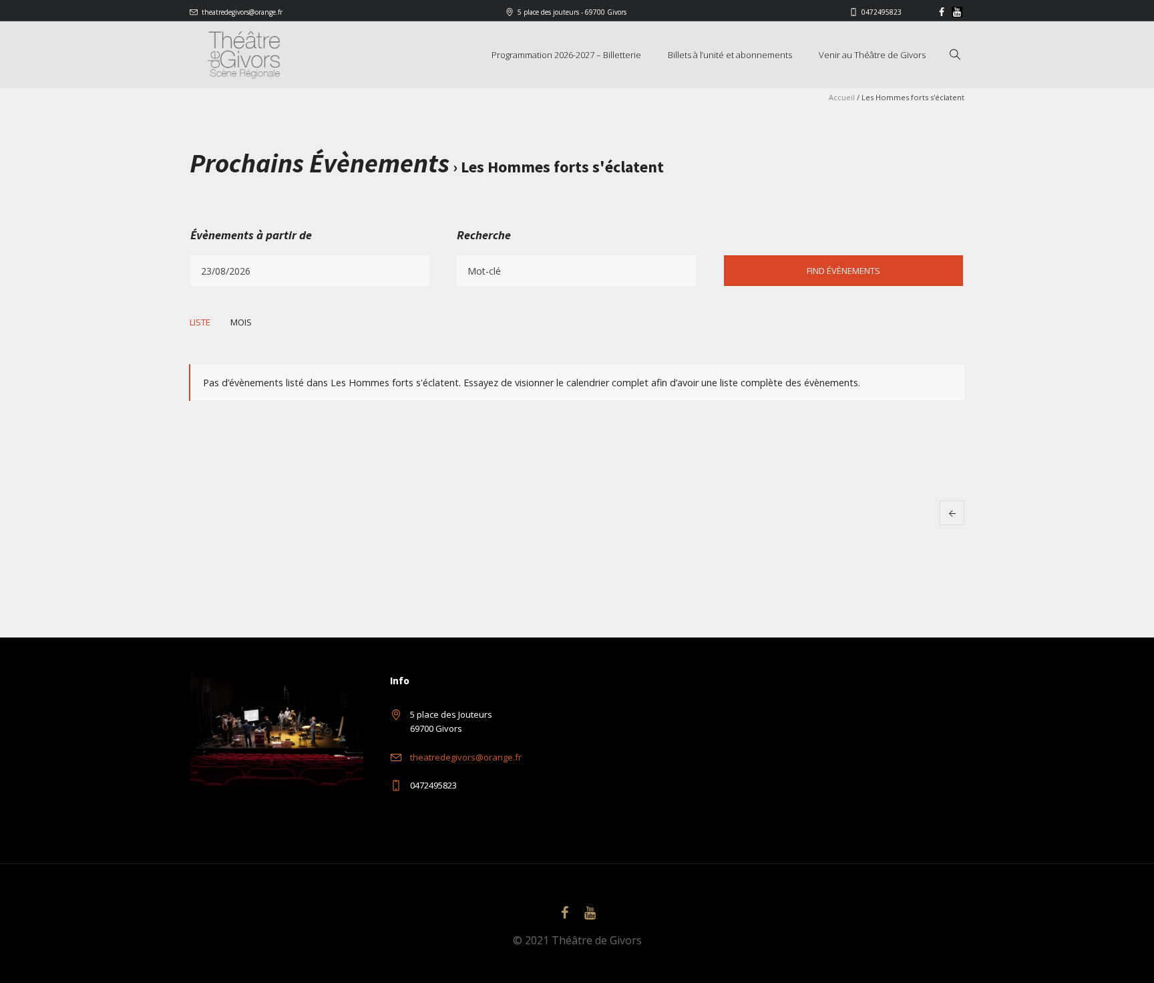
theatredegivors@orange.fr (242, 12)
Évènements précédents (952, 513)
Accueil (842, 97)
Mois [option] (241, 322)
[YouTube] (957, 12)
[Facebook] (941, 12)
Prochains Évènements (319, 163)
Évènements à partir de (251, 235)
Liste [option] (200, 322)
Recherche (484, 235)
